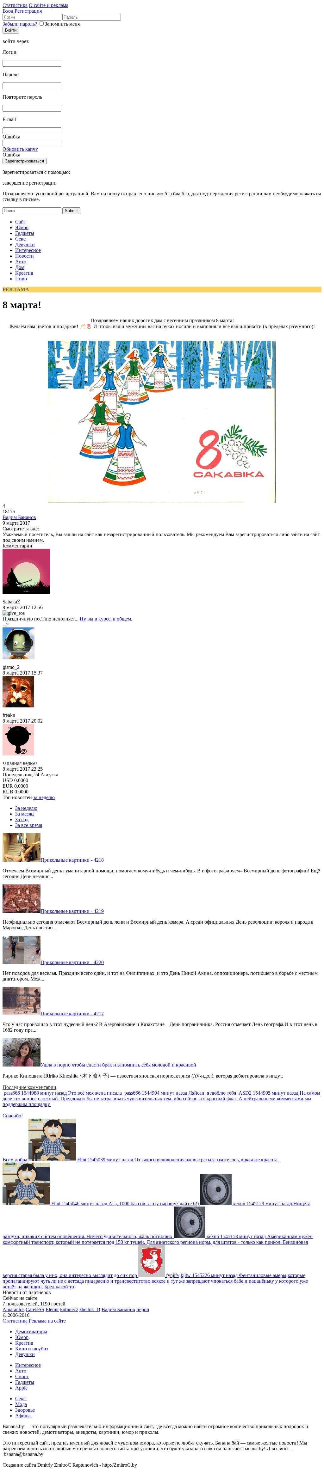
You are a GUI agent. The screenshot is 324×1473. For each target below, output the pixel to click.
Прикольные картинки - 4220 (72, 962)
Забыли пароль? (20, 24)
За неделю (26, 808)
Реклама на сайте (47, 1320)
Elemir (52, 1309)
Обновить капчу (20, 149)
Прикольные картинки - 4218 (72, 860)
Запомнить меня (62, 24)
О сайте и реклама (48, 5)
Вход (8, 11)
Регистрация (28, 11)
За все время (28, 825)
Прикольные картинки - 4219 (72, 911)
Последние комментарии (29, 1087)
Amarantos (13, 1309)
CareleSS (35, 1309)
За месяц (24, 813)
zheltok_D (89, 1309)
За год (21, 819)
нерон (142, 1309)
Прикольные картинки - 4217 (72, 1013)
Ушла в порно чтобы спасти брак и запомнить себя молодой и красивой (118, 1064)
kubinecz (69, 1309)
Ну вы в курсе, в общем (105, 618)
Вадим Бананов (19, 517)
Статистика (15, 5)
